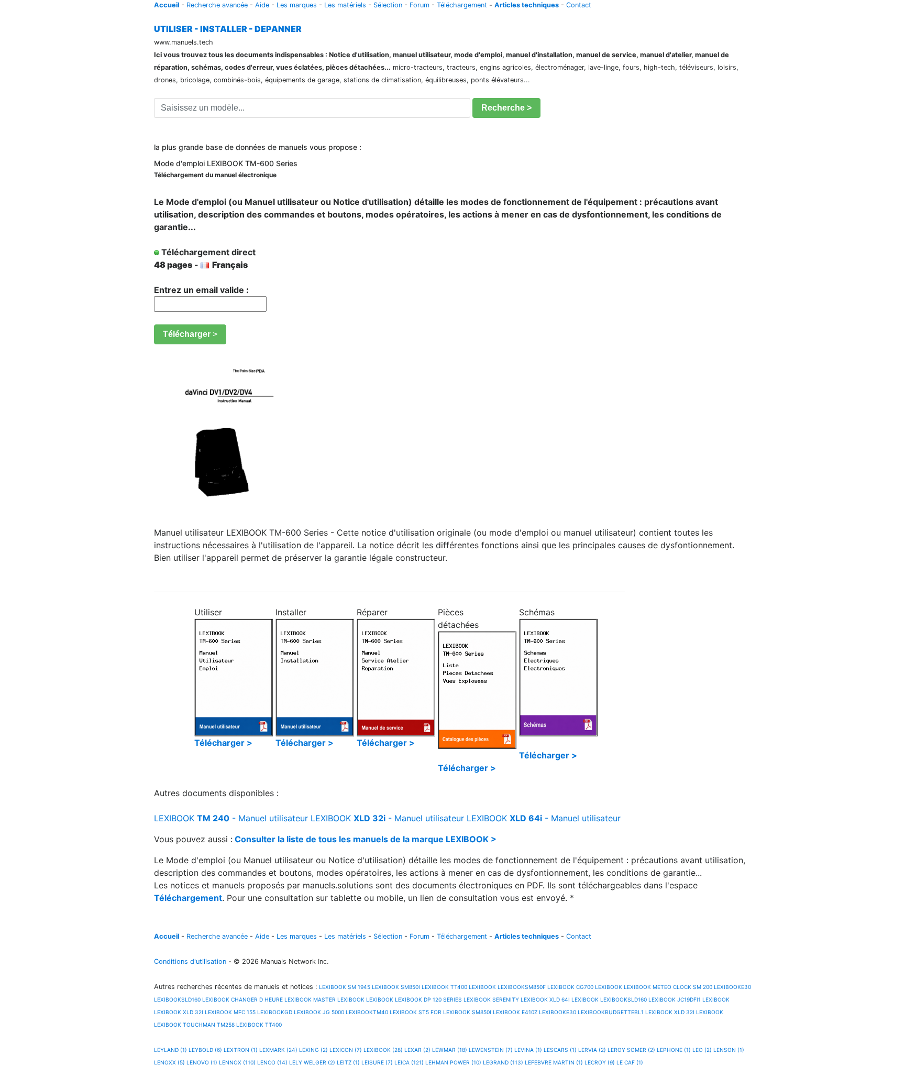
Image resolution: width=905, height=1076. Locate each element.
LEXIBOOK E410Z (515, 1012)
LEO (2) (702, 1050)
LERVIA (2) (592, 1050)
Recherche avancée (217, 5)
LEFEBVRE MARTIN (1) (554, 1062)
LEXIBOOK (482, 987)
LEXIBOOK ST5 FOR (416, 1012)
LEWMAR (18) (449, 1050)
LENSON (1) (728, 1050)
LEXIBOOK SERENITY (491, 999)
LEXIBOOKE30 (732, 987)
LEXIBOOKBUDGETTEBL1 (611, 1012)
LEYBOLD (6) (205, 1050)
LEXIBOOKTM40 (367, 1012)
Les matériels (345, 5)
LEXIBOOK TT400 (444, 987)
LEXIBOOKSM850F (522, 987)
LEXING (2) (313, 1050)
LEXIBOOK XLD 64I (545, 999)
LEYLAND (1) (170, 1050)
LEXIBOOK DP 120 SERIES (428, 999)
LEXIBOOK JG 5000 (319, 1012)
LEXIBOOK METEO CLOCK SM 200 (668, 987)
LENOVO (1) (201, 1062)
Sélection (387, 5)
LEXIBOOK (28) (383, 1050)
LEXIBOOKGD (274, 1012)
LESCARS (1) (560, 1050)
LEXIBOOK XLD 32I (178, 1012)
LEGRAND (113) (503, 1062)
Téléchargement (462, 5)
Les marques (297, 5)
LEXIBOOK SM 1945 (343, 987)
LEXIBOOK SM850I (396, 987)
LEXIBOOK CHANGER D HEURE (242, 999)
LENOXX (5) (169, 1062)
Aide (262, 5)
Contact (578, 5)
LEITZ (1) (348, 1062)
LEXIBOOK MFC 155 (230, 1012)
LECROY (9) (599, 1062)
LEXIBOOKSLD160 (177, 999)
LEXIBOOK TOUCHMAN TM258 (194, 1024)
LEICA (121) (409, 1062)
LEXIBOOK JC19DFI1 (674, 999)
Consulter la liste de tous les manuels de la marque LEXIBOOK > (365, 839)
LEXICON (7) (345, 1050)
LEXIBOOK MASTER (310, 999)
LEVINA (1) (528, 1050)
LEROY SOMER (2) (631, 1050)
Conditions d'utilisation (190, 961)
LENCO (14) (272, 1062)
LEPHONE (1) (674, 1050)
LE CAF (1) (629, 1062)
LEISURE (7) (377, 1062)
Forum (419, 5)
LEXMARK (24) (278, 1050)
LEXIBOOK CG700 (570, 987)
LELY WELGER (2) (312, 1062)
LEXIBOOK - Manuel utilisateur (231, 818)
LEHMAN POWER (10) (453, 1062)
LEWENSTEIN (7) (491, 1050)
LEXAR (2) (417, 1050)
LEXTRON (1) (241, 1050)
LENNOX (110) (237, 1062)
